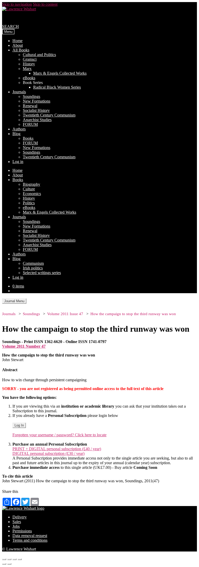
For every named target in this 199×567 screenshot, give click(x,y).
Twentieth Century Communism (49, 115)
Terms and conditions (29, 540)
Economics (32, 193)
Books (28, 138)
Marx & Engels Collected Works (60, 73)
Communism (33, 263)
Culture (29, 189)
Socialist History (36, 110)
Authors (19, 129)
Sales (16, 521)
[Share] (9, 559)
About (17, 45)
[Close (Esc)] (4, 559)
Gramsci (30, 59)
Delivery (19, 517)
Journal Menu (14, 301)
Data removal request (29, 535)
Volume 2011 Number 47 (24, 346)
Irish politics (33, 268)
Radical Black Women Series (57, 87)
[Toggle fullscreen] (14, 559)
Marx (27, 68)
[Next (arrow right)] (9, 564)
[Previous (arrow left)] (4, 564)
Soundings (31, 96)
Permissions (22, 531)
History (29, 64)
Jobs (16, 526)
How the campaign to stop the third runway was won (133, 314)
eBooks (29, 78)
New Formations (36, 101)
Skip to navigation (17, 4)
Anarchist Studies (37, 120)
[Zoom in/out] (20, 559)
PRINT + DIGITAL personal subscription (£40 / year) (56, 449)
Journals (19, 92)
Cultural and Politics (39, 54)
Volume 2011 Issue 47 (65, 314)
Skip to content (45, 4)
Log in (17, 161)
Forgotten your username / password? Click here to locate (59, 435)
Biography (31, 184)
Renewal (30, 106)
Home (17, 40)
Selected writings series (42, 272)
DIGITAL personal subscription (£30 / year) (48, 453)
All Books (20, 50)
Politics (29, 203)
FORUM (30, 124)
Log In (19, 425)
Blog (16, 133)
